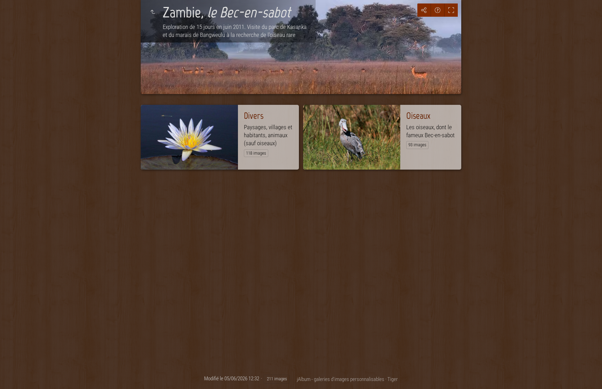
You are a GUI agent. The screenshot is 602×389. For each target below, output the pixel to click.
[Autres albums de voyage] (152, 11)
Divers (253, 115)
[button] (14, 375)
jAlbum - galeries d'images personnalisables (340, 379)
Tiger (392, 379)
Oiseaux (418, 115)
